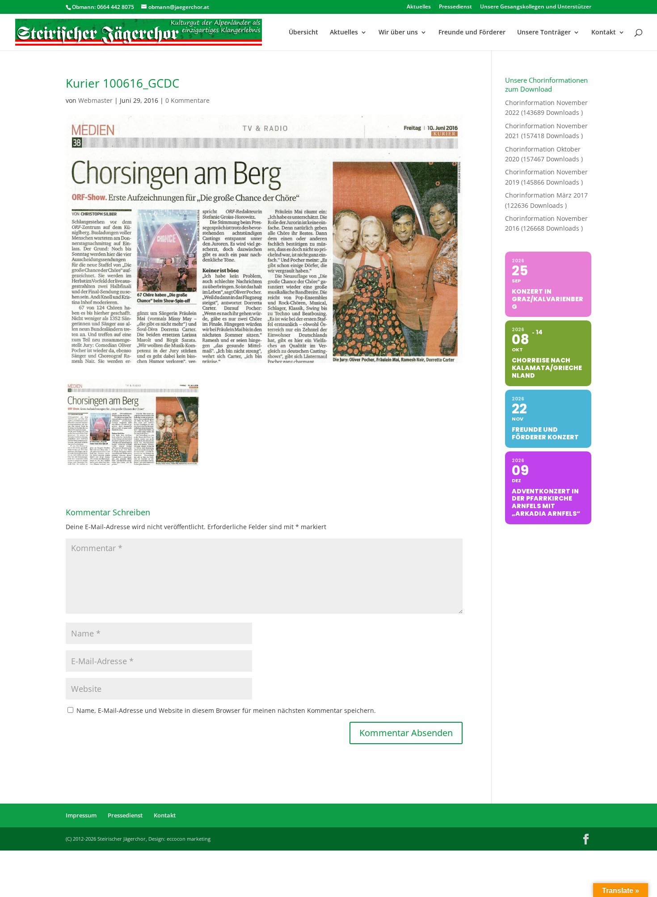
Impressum (81, 815)
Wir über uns (398, 32)
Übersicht (303, 32)
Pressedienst (455, 7)
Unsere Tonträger (544, 32)
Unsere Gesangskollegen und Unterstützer (535, 7)
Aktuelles (419, 7)
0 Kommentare (187, 100)
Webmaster (95, 100)
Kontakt (603, 32)
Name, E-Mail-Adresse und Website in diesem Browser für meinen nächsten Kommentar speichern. (226, 710)
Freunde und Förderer (471, 32)
